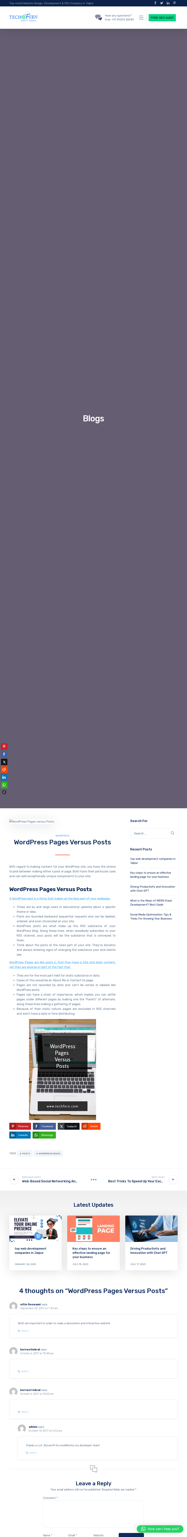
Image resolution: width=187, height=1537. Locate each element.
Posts (26, 1153)
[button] (4, 792)
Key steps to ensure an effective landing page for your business (91, 1253)
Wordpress (63, 835)
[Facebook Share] (4, 754)
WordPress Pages (49, 1153)
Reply (25, 1331)
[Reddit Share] (4, 769)
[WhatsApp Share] (4, 785)
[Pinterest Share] (4, 746)
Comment (50, 1498)
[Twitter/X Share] (4, 762)
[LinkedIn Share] (4, 777)
